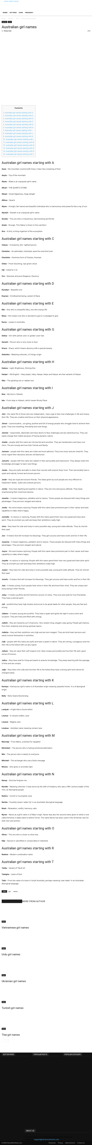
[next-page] (7, 1040)
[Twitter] (24, 36)
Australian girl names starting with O (18, 148)
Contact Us (81, 1143)
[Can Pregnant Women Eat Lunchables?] (15, 1063)
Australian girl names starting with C (18, 115)
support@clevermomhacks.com (46, 1139)
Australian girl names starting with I (17, 130)
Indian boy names (42, 1070)
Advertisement (70, 1143)
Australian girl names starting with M (18, 142)
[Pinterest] (29, 36)
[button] (87, 10)
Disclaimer (52, 1143)
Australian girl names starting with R (18, 151)
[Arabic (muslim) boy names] (46, 1082)
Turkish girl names (12, 1007)
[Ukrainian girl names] (46, 967)
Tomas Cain (7, 31)
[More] (40, 36)
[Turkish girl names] (46, 994)
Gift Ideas (13, 12)
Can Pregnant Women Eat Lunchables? (14, 1072)
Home (4, 18)
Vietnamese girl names (15, 927)
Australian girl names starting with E (18, 121)
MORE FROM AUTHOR (33, 901)
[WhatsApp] (35, 36)
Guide (21, 12)
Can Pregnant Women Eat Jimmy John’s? (14, 1093)
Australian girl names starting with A (18, 113)
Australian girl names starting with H (18, 127)
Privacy (60, 1143)
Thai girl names (11, 1034)
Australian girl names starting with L (18, 139)
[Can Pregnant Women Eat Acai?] (15, 1106)
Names (5, 12)
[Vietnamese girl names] (46, 914)
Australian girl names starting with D (18, 118)
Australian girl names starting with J (18, 133)
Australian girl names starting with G (18, 124)
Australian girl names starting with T (18, 154)
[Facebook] (18, 36)
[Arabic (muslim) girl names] (46, 1103)
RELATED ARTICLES (12, 901)
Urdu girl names (11, 954)
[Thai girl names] (46, 1021)
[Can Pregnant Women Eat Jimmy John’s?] (15, 1085)
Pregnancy (29, 12)
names (15, 891)
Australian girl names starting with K (18, 136)
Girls (17, 18)
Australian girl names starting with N (18, 145)
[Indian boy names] (46, 1063)
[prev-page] (3, 1040)
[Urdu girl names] (46, 940)
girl (10, 891)
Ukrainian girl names (14, 981)
